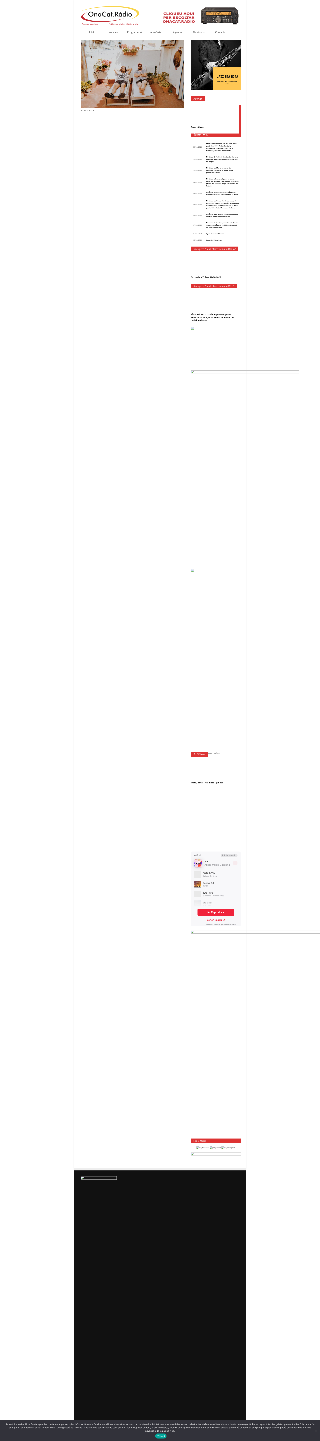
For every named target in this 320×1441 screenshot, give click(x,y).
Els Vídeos (198, 32)
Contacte (220, 32)
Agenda (177, 32)
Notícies (113, 32)
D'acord (161, 1436)
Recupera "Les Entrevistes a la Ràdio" (215, 249)
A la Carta (155, 32)
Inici (91, 32)
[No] (316, 1430)
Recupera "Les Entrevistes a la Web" (214, 286)
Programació (134, 32)
